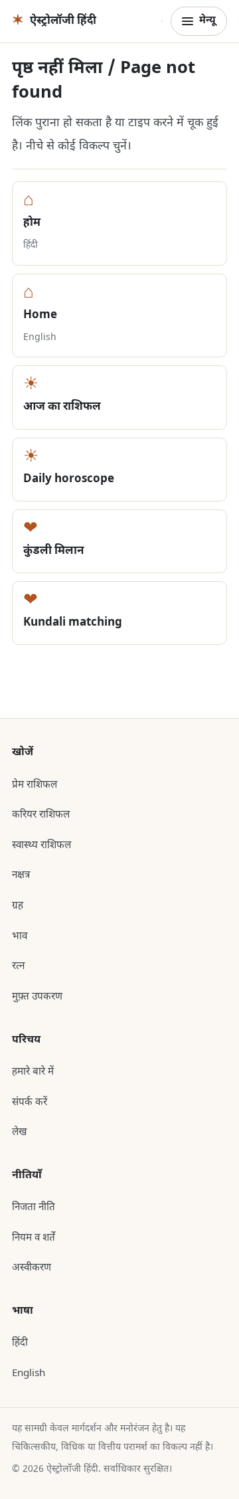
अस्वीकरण (31, 1268)
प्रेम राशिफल (34, 785)
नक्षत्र (21, 875)
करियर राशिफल (41, 815)
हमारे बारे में (33, 1072)
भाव (19, 936)
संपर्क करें (29, 1102)
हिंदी (20, 1343)
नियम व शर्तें (33, 1238)
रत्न (18, 966)
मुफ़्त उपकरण (37, 997)
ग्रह (17, 906)
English (28, 1373)
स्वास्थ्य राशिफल (41, 845)
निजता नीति (33, 1207)
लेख (19, 1132)
